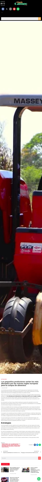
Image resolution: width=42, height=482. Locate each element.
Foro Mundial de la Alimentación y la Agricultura (11, 444)
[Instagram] (10, 8)
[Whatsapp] (18, 8)
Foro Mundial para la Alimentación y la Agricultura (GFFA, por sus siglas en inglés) (24, 396)
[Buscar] (39, 18)
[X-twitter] (6, 8)
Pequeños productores (7, 445)
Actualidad (4, 379)
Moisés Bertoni (14, 444)
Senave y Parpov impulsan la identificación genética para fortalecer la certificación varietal (35, 470)
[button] (2, 12)
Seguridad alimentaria (14, 446)
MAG (9, 444)
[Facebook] (2, 8)
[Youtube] (14, 8)
